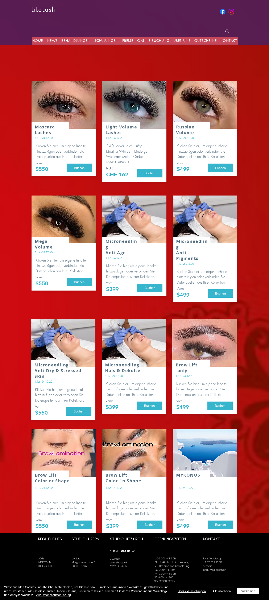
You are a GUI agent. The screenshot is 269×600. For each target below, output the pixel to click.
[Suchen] (227, 31)
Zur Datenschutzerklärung (53, 595)
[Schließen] (263, 591)
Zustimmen (247, 591)
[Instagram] (231, 11)
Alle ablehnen (222, 591)
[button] (79, 168)
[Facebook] (222, 11)
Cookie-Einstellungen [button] (192, 591)
